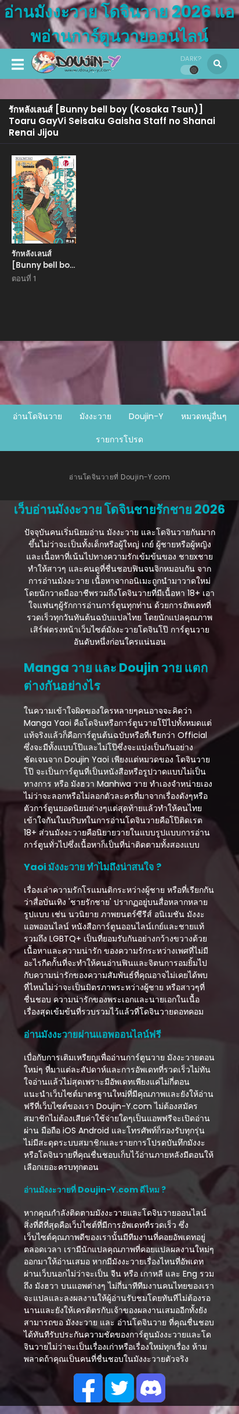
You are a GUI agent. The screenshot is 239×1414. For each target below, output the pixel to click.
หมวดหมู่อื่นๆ (204, 416)
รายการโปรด (119, 439)
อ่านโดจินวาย (37, 416)
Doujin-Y (146, 416)
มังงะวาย (95, 416)
